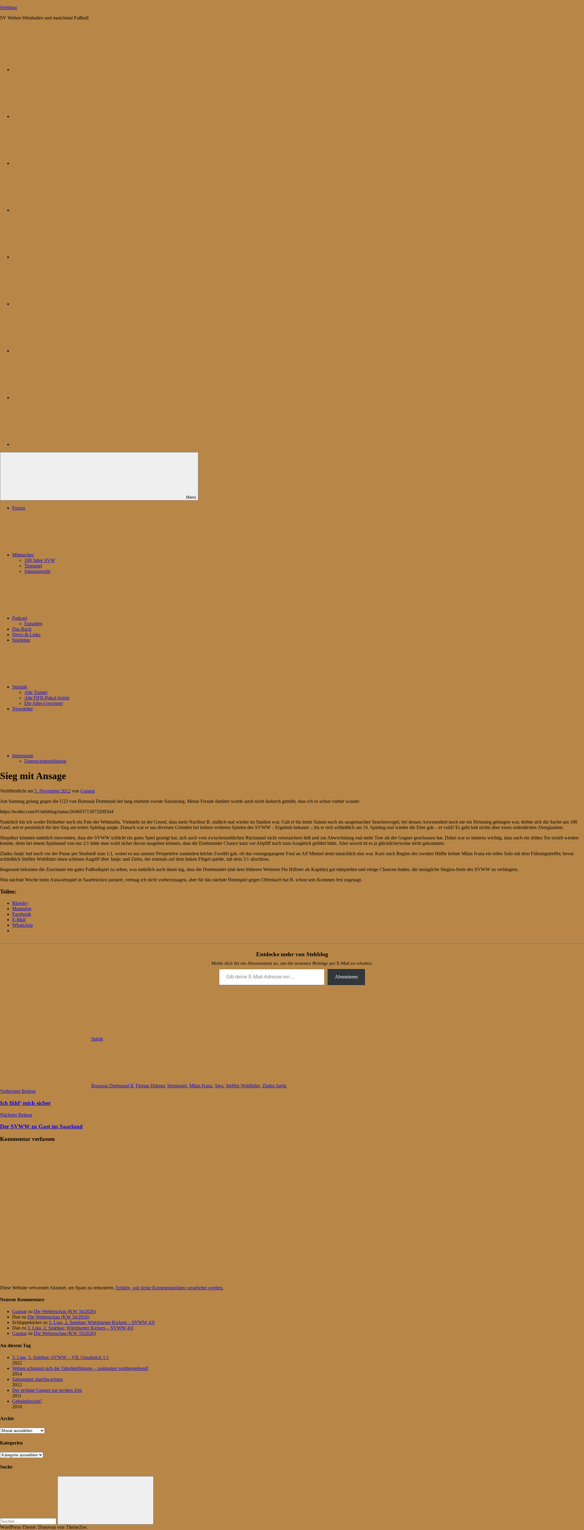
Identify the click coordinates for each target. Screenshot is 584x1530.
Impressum (22, 755)
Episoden (33, 623)
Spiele (97, 1038)
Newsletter (22, 708)
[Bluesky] (57, 69)
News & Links (26, 634)
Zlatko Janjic (274, 1085)
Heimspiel (177, 1085)
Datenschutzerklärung (45, 761)
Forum (18, 508)
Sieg (219, 1085)
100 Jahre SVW (39, 560)
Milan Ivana (200, 1085)
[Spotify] (57, 397)
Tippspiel (33, 565)
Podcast (19, 618)
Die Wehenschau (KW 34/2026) (65, 1311)
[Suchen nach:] (28, 1521)
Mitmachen (23, 554)
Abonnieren (346, 976)
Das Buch (21, 629)
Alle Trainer (35, 692)
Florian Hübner (150, 1085)
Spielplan (21, 640)
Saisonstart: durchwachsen (37, 1379)
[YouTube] (57, 444)
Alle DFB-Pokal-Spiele (46, 697)
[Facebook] (57, 303)
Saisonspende (37, 571)
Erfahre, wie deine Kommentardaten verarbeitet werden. (170, 1287)
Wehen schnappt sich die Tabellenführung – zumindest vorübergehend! (80, 1368)
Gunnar (87, 790)
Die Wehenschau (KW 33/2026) (65, 1333)
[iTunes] (57, 350)
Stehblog (8, 7)
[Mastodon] (57, 116)
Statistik (19, 686)
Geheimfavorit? (27, 1401)
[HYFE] (57, 210)
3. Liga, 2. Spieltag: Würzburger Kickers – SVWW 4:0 (102, 1322)
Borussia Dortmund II (112, 1085)
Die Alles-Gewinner (43, 703)
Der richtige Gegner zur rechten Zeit (47, 1390)
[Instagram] (57, 257)
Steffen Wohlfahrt (243, 1085)
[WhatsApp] (57, 163)
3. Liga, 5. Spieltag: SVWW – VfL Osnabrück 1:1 (60, 1357)
